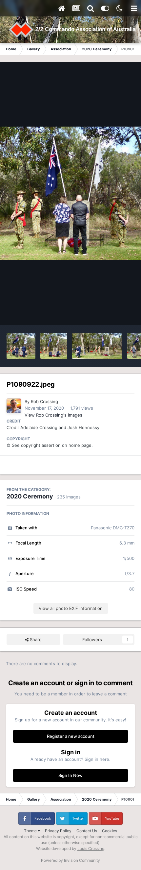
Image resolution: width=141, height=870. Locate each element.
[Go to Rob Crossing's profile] (14, 406)
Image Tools (114, 313)
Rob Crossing (44, 401)
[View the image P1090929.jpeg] (97, 346)
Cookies (109, 830)
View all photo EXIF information (71, 608)
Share (35, 639)
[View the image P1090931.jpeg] (21, 346)
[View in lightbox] (70, 193)
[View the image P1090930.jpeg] (53, 346)
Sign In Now (70, 775)
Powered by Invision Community (70, 860)
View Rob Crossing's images (53, 415)
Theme (31, 830)
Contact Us (86, 830)
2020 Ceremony (30, 496)
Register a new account (70, 736)
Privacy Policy (58, 830)
